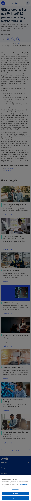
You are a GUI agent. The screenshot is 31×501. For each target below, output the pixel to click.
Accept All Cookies (15, 498)
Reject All (15, 493)
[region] (15, 488)
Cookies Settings (15, 489)
